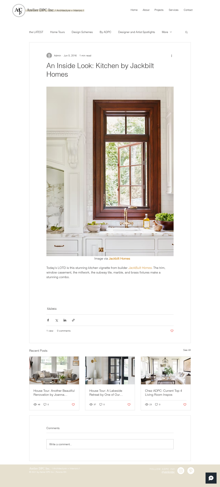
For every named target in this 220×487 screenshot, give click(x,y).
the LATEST (36, 32)
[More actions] (171, 55)
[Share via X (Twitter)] (56, 320)
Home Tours (57, 32)
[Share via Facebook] (48, 320)
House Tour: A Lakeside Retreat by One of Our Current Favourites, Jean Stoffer (106, 393)
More (165, 32)
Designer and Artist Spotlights (136, 32)
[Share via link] (73, 320)
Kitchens (52, 308)
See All (187, 350)
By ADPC (105, 32)
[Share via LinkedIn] (65, 320)
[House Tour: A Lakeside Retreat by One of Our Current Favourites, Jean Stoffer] (110, 370)
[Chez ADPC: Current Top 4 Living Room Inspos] (166, 370)
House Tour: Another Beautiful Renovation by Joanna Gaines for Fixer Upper (54, 393)
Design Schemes (82, 32)
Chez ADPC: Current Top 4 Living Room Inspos (163, 393)
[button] (186, 32)
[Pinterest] (190, 470)
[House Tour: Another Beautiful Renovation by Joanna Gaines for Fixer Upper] (54, 370)
